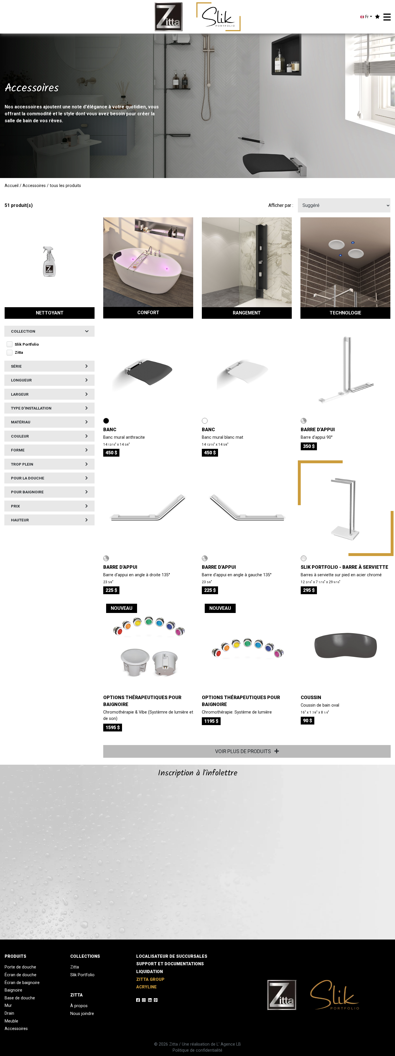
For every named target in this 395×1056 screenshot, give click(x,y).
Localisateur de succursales (171, 956)
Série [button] (16, 366)
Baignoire (13, 990)
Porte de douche (20, 967)
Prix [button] (15, 506)
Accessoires (34, 185)
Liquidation (149, 971)
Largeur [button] (20, 394)
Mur (8, 1005)
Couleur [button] (20, 436)
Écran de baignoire (22, 982)
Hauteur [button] (20, 520)
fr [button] (366, 16)
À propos (79, 1005)
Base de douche (20, 998)
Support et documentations (170, 963)
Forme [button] (18, 450)
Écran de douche (20, 974)
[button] (387, 17)
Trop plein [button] (22, 464)
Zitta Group (150, 979)
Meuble (11, 1021)
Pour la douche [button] (27, 478)
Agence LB (231, 1044)
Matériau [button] (20, 422)
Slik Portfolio (82, 974)
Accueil (12, 185)
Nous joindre (82, 1013)
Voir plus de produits (243, 751)
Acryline (146, 987)
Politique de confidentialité (197, 1050)
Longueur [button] (21, 380)
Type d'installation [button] (31, 408)
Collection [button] (23, 331)
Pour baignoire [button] (27, 492)
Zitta (74, 967)
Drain (9, 1013)
